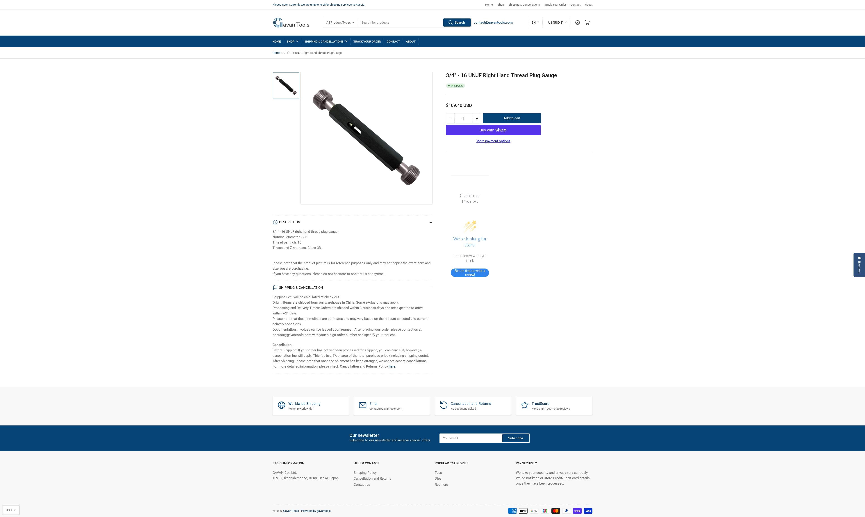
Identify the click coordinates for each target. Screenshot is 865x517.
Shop (500, 4)
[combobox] (414, 22)
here (392, 366)
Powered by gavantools (316, 510)
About (588, 4)
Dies (438, 478)
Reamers (441, 485)
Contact (575, 4)
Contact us (362, 485)
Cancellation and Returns (372, 478)
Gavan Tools (291, 510)
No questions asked (463, 408)
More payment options (493, 141)
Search (460, 22)
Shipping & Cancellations (524, 4)
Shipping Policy (365, 473)
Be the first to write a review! (470, 273)
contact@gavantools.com (493, 22)
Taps (438, 473)
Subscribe (515, 438)
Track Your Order (555, 4)
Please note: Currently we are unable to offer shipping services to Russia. (319, 4)
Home (489, 4)
